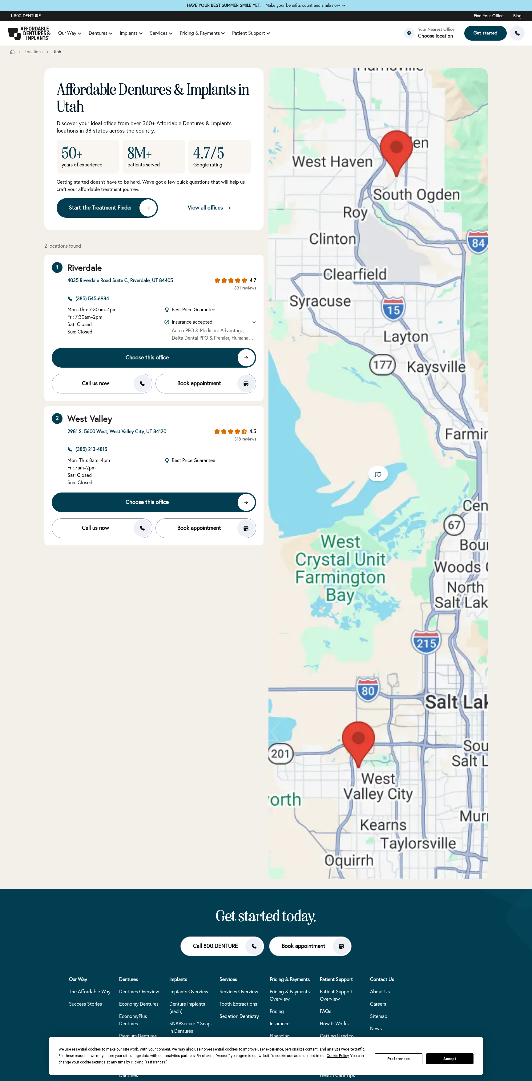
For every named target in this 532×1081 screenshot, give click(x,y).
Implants (129, 33)
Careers (378, 1004)
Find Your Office (488, 16)
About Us (380, 991)
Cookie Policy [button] (338, 1056)
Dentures (98, 33)
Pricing (277, 1011)
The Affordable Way (90, 991)
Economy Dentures (139, 1004)
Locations (33, 52)
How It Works (334, 1023)
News (376, 1028)
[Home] (12, 52)
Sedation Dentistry (239, 1016)
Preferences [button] (155, 1062)
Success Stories (85, 1004)
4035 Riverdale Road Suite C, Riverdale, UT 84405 (120, 280)
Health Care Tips (337, 1075)
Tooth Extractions (238, 1004)
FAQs (325, 1011)
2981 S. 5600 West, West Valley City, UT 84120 (116, 431)
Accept (449, 1059)
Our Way (67, 33)
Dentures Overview (139, 991)
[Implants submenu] (141, 33)
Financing (280, 1036)
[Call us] (517, 33)
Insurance (279, 1023)
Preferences (398, 1059)
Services (158, 33)
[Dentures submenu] (110, 33)
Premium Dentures (138, 1036)
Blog (517, 16)
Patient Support (248, 33)
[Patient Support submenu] (268, 33)
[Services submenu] (170, 33)
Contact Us (382, 979)
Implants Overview (188, 991)
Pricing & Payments (200, 33)
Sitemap (378, 1016)
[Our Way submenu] (79, 33)
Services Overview (239, 991)
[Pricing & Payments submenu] (223, 33)
